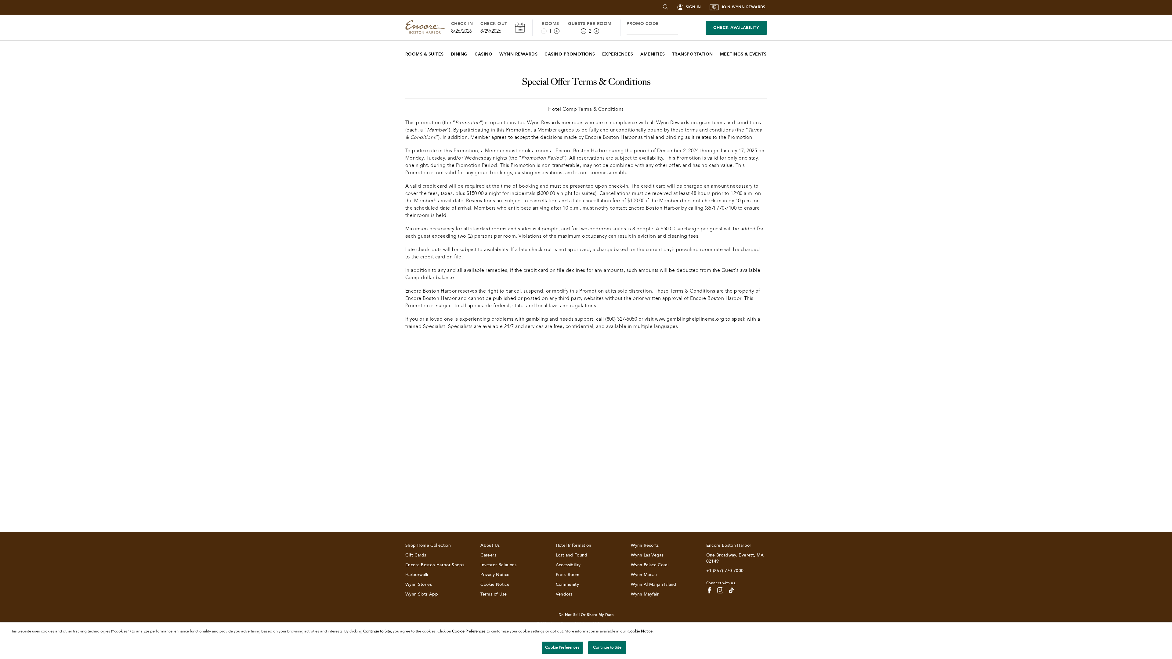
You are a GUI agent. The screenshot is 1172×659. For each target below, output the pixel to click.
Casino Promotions (569, 54)
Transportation (692, 54)
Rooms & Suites (424, 54)
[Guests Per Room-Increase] (596, 31)
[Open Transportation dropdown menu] (717, 52)
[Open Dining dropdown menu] (471, 52)
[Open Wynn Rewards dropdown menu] (541, 52)
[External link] (731, 590)
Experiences (617, 54)
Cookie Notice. (640, 631)
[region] (586, 640)
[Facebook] (709, 590)
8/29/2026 (490, 31)
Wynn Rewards (518, 54)
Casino (483, 54)
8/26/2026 (461, 31)
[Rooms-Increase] (556, 31)
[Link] (425, 27)
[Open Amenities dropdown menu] (669, 52)
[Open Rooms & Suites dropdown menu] (448, 52)
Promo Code (643, 23)
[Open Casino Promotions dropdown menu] (599, 52)
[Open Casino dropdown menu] (496, 52)
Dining (459, 54)
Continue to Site (607, 647)
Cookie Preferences (562, 647)
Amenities (652, 54)
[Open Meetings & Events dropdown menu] (770, 52)
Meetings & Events (743, 54)
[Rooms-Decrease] (544, 31)
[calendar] (520, 27)
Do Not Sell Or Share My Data (586, 615)
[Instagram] (720, 590)
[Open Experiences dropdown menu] (637, 52)
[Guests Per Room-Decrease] (583, 31)
